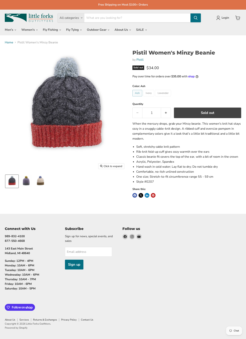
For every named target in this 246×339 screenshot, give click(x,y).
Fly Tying (73, 30)
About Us (122, 30)
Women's (28, 30)
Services (24, 320)
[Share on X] (141, 195)
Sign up (74, 264)
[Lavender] (163, 97)
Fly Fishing (51, 30)
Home (9, 42)
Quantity (137, 104)
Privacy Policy (69, 320)
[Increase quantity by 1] (166, 113)
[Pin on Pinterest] (153, 195)
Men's (9, 30)
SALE (140, 30)
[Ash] (137, 97)
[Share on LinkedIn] (147, 195)
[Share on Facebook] (134, 195)
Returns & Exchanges (45, 320)
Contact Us (87, 320)
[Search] (195, 17)
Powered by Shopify (16, 328)
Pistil (140, 60)
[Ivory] (149, 97)
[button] (11, 181)
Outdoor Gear (97, 30)
